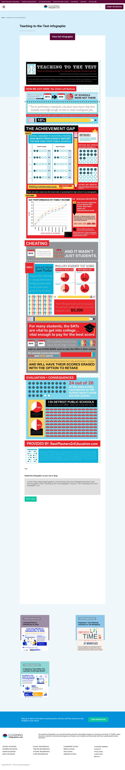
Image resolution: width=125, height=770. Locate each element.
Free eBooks (74, 1)
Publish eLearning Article (29, 1)
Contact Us (97, 749)
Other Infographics (40, 754)
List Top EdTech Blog (45, 1)
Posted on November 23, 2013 (27, 30)
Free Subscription (98, 719)
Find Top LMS (93, 1)
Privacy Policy (98, 751)
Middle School (69, 749)
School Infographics (41, 746)
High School (68, 751)
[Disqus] (62, 529)
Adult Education (8, 754)
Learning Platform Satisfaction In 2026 (31, 624)
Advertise (83, 1)
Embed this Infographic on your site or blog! (41, 476)
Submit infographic (114, 7)
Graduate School (70, 754)
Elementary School (71, 746)
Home (3, 17)
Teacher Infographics (41, 749)
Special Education (9, 746)
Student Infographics (41, 751)
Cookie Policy (98, 754)
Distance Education (9, 749)
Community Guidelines (101, 746)
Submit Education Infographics (10, 1)
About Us (97, 756)
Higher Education (8, 751)
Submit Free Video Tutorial (60, 1)
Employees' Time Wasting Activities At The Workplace (89, 624)
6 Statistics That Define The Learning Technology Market (34, 670)
